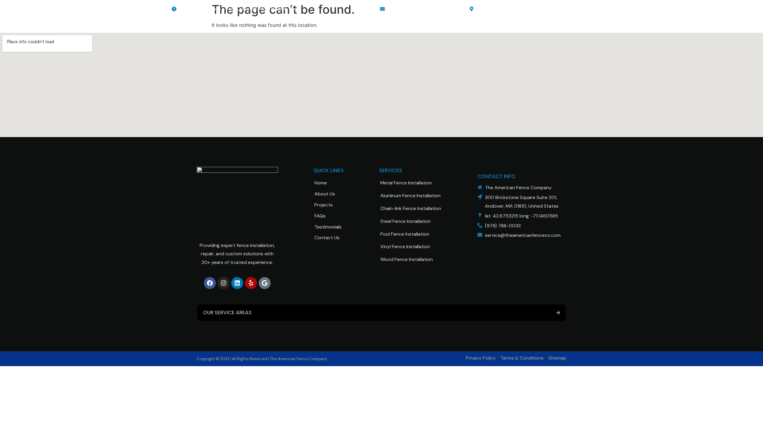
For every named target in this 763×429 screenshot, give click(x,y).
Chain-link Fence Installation (410, 208)
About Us (324, 194)
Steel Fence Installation (405, 221)
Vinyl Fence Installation (405, 246)
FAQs (319, 216)
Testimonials (328, 227)
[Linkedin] (237, 283)
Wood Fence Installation (406, 259)
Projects (323, 205)
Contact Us (326, 237)
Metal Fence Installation (406, 183)
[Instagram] (223, 283)
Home (320, 183)
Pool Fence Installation (404, 234)
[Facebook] (210, 283)
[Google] (265, 283)
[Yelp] (251, 283)
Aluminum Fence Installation (410, 195)
